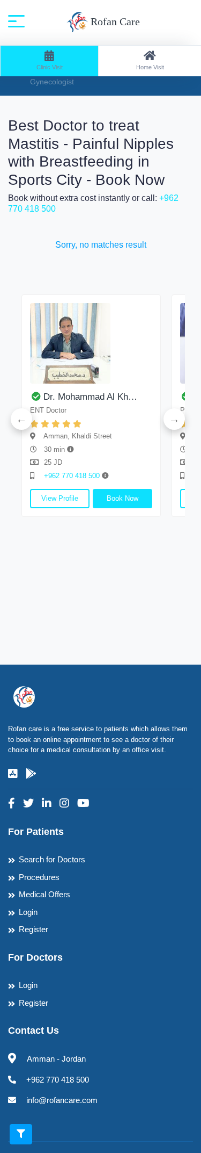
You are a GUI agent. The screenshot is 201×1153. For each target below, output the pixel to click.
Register (33, 929)
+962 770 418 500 (73, 476)
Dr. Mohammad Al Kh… (90, 397)
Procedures (39, 877)
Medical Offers (44, 894)
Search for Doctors (52, 859)
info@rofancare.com (62, 1100)
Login (28, 912)
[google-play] (31, 773)
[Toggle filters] (21, 1134)
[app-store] (13, 773)
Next (174, 419)
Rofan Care (114, 21)
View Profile (59, 498)
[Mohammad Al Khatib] (91, 343)
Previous (21, 419)
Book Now (122, 498)
